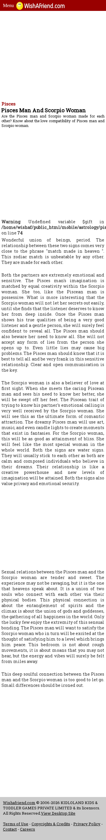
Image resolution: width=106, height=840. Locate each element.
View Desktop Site (58, 813)
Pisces (8, 104)
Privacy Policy (86, 823)
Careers (27, 829)
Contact (10, 829)
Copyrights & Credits (51, 823)
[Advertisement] (53, 55)
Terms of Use (15, 823)
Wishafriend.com (19, 802)
